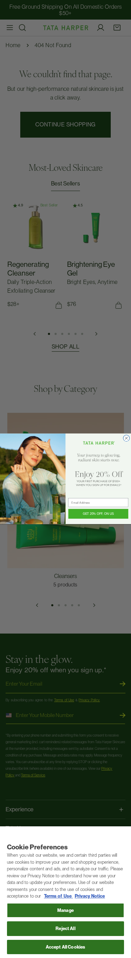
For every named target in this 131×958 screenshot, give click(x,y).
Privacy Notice (90, 896)
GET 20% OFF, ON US (98, 514)
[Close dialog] (126, 438)
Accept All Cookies (65, 947)
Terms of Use (58, 896)
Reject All (65, 928)
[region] (65, 892)
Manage (65, 910)
